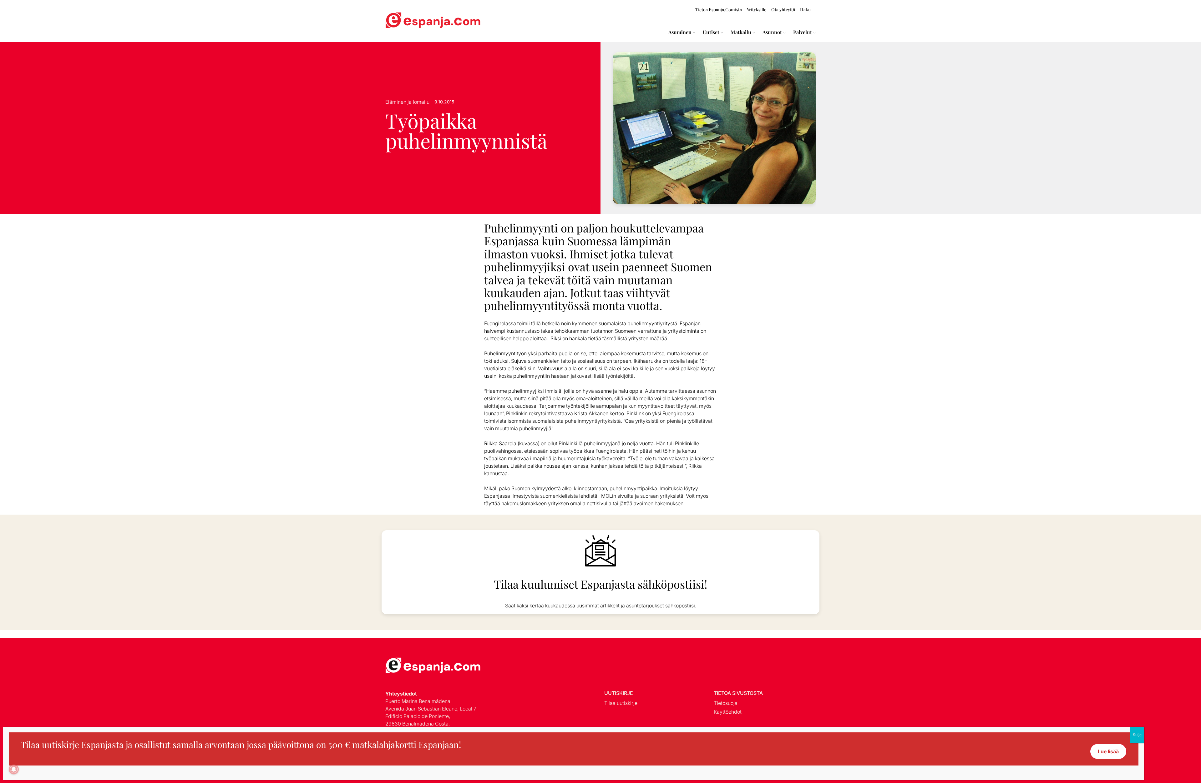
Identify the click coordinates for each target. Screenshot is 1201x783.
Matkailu (741, 32)
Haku (805, 9)
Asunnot (772, 32)
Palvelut (802, 32)
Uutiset (711, 32)
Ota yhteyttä (783, 9)
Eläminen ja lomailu (407, 102)
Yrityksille (756, 9)
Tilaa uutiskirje (620, 703)
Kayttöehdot (728, 712)
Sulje (1137, 734)
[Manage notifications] (14, 769)
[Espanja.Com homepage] (400, 21)
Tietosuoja (725, 703)
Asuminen (680, 32)
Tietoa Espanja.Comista (718, 9)
